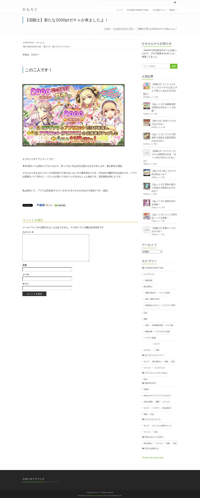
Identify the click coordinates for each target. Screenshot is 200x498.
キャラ (48, 47)
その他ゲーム (159, 10)
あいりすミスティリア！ (154, 355)
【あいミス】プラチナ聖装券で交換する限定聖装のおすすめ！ (164, 137)
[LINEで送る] (60, 205)
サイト (25, 283)
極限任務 (148, 331)
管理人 (172, 10)
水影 (147, 325)
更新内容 (148, 280)
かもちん (41, 43)
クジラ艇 (169, 325)
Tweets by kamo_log (152, 457)
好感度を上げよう (152, 305)
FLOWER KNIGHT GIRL (138, 10)
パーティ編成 (150, 338)
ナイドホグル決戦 (163, 331)
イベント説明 (164, 293)
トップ (120, 10)
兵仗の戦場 (148, 402)
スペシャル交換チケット (162, 425)
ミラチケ (155, 408)
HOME (107, 29)
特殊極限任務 (157, 325)
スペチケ (147, 350)
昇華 (157, 350)
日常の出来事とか (152, 448)
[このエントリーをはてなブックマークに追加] (38, 205)
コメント (27, 232)
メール (25, 274)
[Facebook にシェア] (43, 205)
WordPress (90, 496)
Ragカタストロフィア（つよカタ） (158, 395)
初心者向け (148, 286)
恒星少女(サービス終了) (154, 437)
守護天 (146, 389)
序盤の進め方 (150, 293)
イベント (147, 368)
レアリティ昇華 (169, 305)
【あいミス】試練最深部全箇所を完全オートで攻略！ (164, 107)
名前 (24, 265)
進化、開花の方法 (152, 299)
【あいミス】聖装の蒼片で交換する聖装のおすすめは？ (164, 187)
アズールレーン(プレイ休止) (156, 373)
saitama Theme (101, 496)
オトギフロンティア (153, 419)
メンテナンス (149, 274)
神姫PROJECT (150, 383)
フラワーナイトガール (62, 47)
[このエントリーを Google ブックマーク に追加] (41, 205)
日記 (145, 313)
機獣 (157, 402)
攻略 (145, 319)
